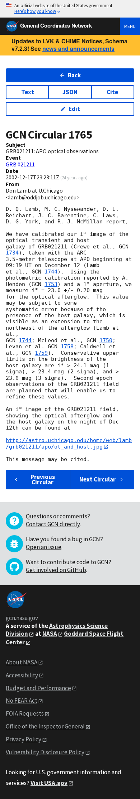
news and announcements (78, 48)
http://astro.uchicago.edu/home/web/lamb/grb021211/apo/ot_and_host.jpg (69, 443)
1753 (51, 284)
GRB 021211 (20, 164)
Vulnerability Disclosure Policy (45, 752)
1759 (41, 353)
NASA (49, 634)
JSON (70, 92)
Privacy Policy (23, 739)
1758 (67, 346)
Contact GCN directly (53, 524)
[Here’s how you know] (70, 9)
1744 (51, 271)
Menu (130, 26)
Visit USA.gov (49, 783)
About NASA (21, 662)
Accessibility (22, 675)
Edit (74, 109)
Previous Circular (43, 479)
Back (74, 75)
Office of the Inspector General (45, 726)
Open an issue (43, 547)
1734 (12, 253)
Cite (112, 92)
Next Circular (97, 479)
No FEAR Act (21, 700)
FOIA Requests (25, 713)
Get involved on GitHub (56, 570)
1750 (105, 340)
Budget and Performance (38, 688)
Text (27, 92)
